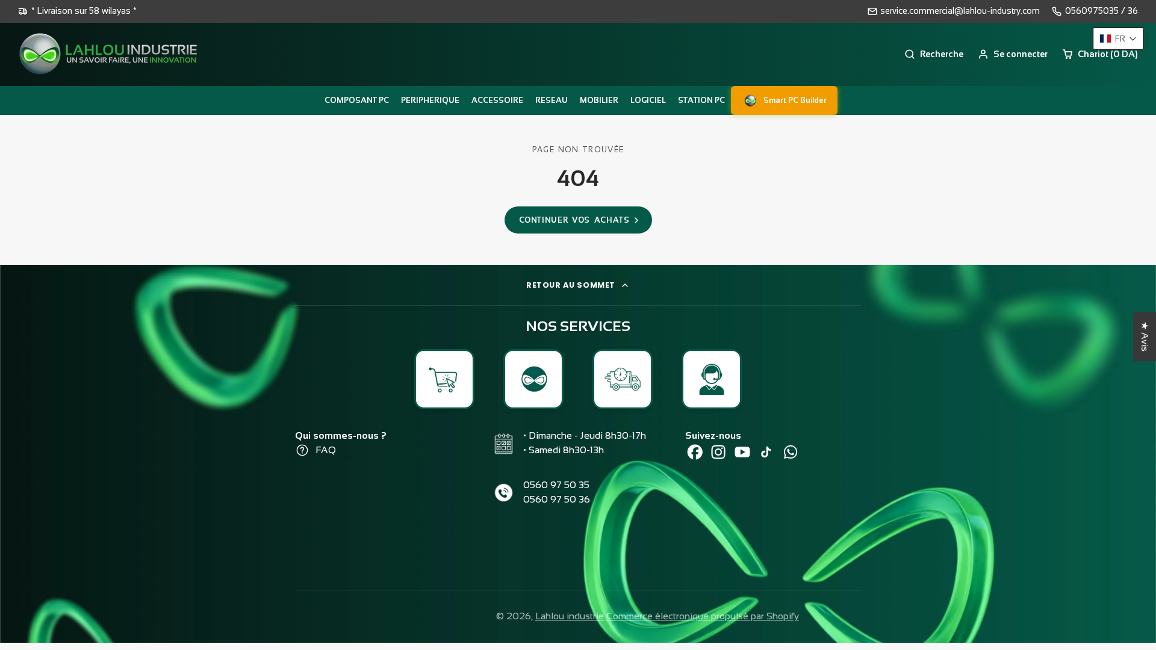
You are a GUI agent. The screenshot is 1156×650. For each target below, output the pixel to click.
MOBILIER (599, 100)
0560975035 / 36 (1101, 11)
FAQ (325, 450)
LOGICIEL (648, 100)
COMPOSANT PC (357, 100)
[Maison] (108, 54)
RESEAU (551, 100)
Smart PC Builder (795, 100)
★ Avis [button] (1145, 336)
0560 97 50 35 (556, 485)
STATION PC (701, 100)
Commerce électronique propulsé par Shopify (702, 616)
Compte (1013, 54)
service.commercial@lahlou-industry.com (960, 11)
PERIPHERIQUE (430, 100)
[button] (1118, 38)
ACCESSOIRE (497, 100)
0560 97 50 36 (556, 499)
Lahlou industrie (569, 616)
